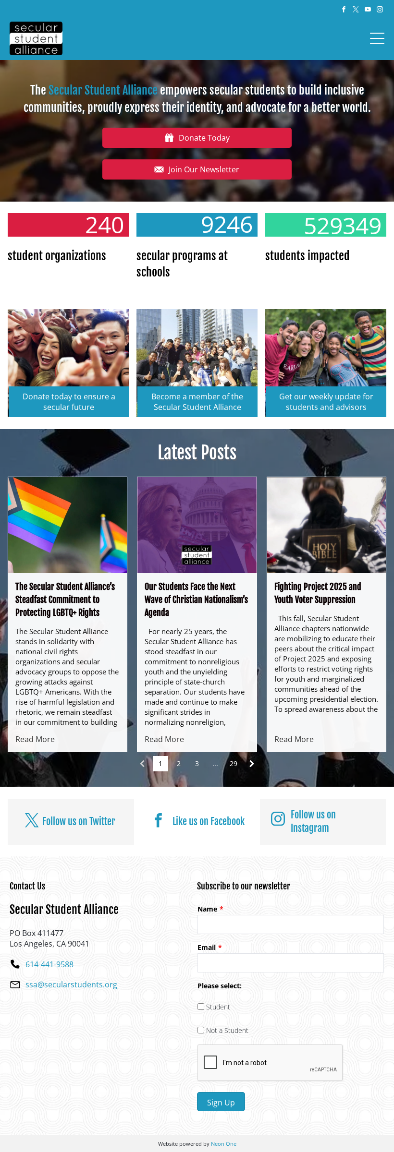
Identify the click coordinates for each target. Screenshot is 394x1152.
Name (207, 908)
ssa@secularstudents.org (71, 984)
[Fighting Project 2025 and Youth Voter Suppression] (326, 525)
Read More (35, 739)
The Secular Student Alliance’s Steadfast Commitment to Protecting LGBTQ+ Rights (65, 599)
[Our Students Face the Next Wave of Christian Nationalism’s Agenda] (196, 525)
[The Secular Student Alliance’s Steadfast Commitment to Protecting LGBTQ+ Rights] (67, 525)
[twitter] (355, 11)
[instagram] (379, 11)
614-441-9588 (49, 964)
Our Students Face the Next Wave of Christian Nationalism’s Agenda (196, 599)
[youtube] (367, 11)
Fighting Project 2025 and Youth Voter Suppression (317, 593)
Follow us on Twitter (78, 822)
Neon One (223, 1143)
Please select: (219, 985)
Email (206, 947)
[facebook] (343, 11)
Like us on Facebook (208, 822)
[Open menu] (377, 38)
